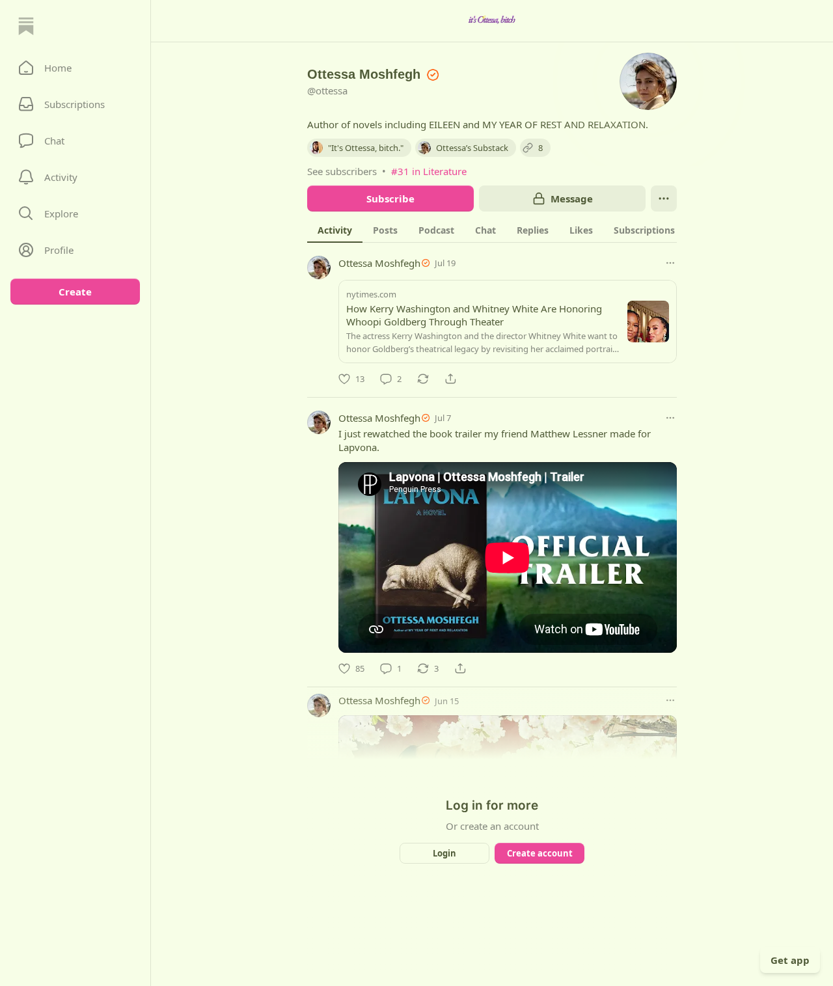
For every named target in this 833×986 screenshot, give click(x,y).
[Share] (450, 378)
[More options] (670, 263)
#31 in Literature (429, 171)
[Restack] (423, 378)
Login (444, 853)
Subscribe (390, 198)
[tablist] (508, 230)
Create (75, 291)
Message (572, 198)
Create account (540, 853)
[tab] (334, 230)
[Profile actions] (664, 198)
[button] (75, 67)
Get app (790, 959)
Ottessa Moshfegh (379, 262)
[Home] (26, 26)
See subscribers (342, 171)
